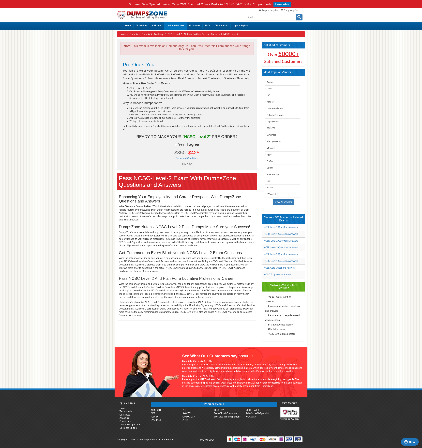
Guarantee (194, 26)
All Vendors (141, 26)
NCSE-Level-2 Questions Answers (281, 254)
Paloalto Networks (275, 115)
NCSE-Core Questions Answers (279, 268)
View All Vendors (283, 202)
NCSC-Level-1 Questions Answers (281, 261)
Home (127, 26)
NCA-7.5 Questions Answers (278, 275)
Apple (269, 155)
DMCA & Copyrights (130, 425)
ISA (268, 181)
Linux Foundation (275, 108)
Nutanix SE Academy (152, 34)
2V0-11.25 (156, 420)
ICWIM (154, 417)
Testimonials (221, 26)
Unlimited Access (175, 26)
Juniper (270, 102)
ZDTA (185, 420)
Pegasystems (273, 122)
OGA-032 (219, 410)
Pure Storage (273, 174)
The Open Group (274, 141)
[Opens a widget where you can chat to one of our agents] (410, 442)
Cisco (269, 89)
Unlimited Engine (128, 428)
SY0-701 (186, 413)
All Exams (157, 26)
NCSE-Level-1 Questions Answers (281, 227)
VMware (271, 148)
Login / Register (270, 10)
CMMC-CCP (188, 417)
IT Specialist (272, 194)
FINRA (270, 161)
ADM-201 (156, 410)
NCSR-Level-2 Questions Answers (281, 241)
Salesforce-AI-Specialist (257, 413)
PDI (184, 410)
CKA (153, 413)
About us (124, 418)
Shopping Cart (291, 10)
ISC (268, 95)
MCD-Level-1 (252, 410)
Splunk (270, 168)
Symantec (271, 135)
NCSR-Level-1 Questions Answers (281, 234)
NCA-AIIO (251, 417)
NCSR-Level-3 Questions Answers (281, 248)
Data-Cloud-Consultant (226, 413)
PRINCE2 (271, 128)
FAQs (207, 26)
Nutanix (134, 34)
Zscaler (270, 187)
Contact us (125, 421)
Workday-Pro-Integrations (227, 417)
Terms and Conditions (187, 158)
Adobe (270, 82)
